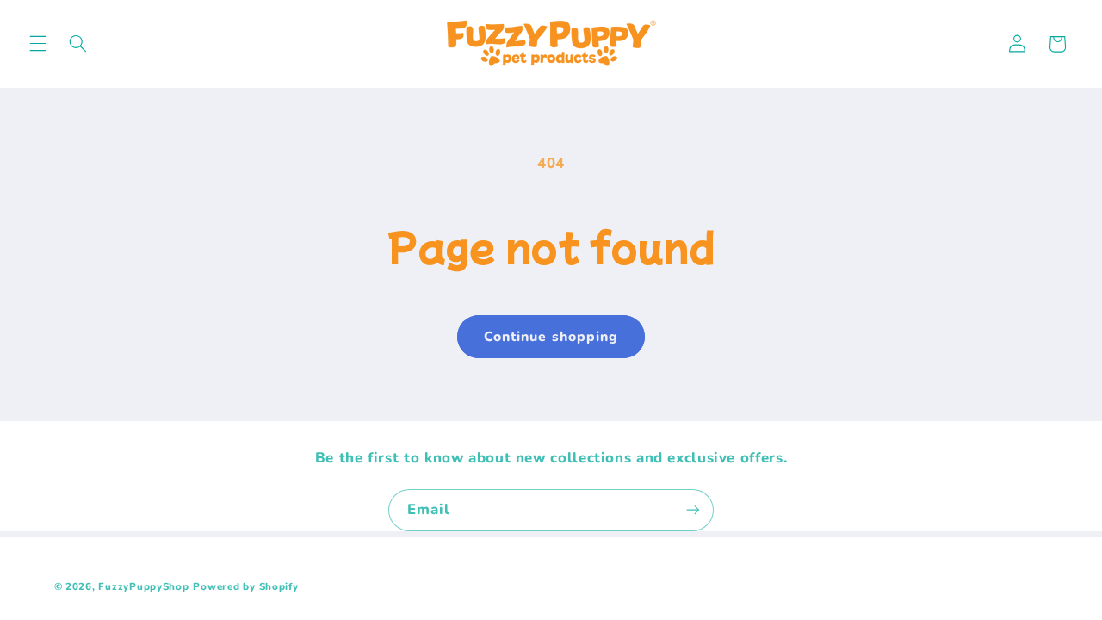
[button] (38, 44)
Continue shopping (551, 336)
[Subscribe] (693, 510)
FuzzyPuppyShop (143, 586)
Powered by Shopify (245, 586)
